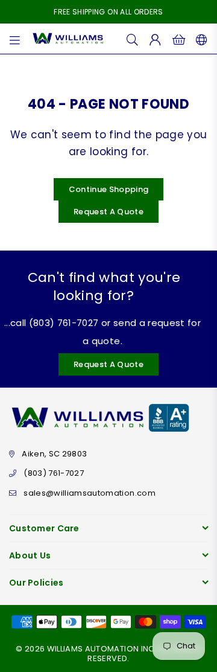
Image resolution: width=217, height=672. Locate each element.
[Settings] (199, 39)
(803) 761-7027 (54, 473)
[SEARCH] (132, 39)
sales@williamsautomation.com (90, 493)
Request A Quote (108, 211)
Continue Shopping (109, 189)
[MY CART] (178, 39)
